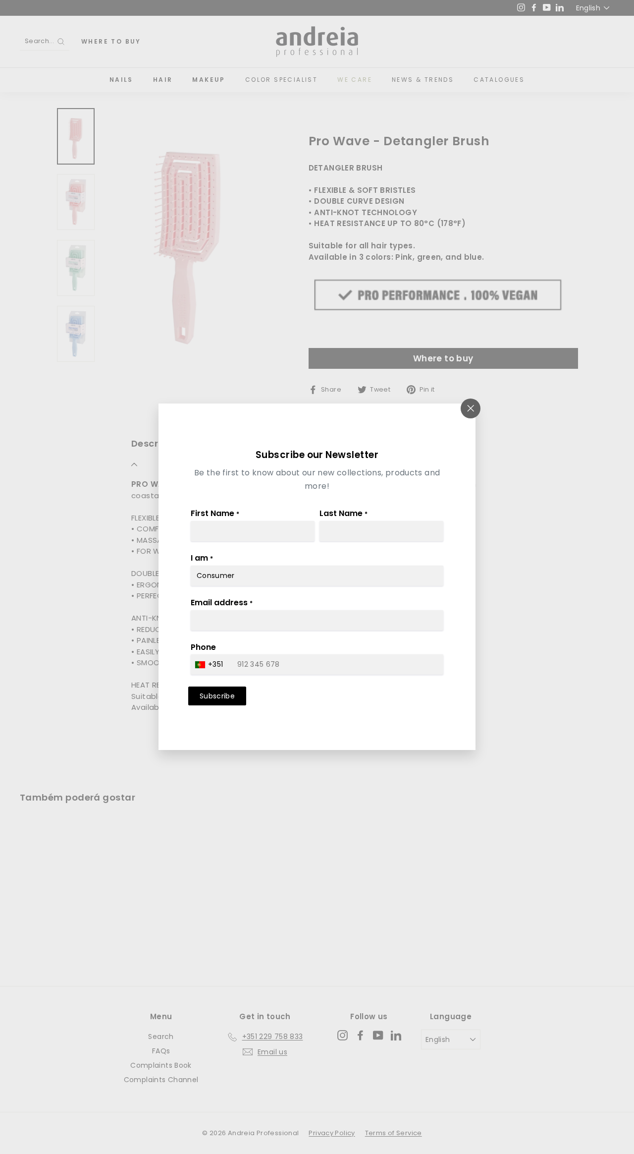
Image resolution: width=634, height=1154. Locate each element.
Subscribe (217, 696)
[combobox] (210, 665)
